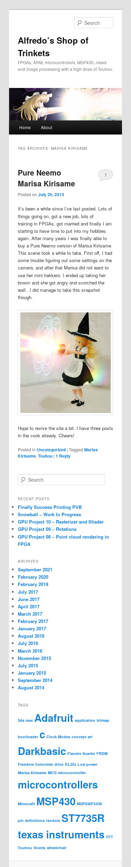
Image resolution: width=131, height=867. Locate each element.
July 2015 (28, 665)
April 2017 (28, 606)
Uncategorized (51, 449)
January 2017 (32, 628)
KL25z (70, 764)
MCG (52, 772)
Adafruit (53, 717)
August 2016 (31, 635)
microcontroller (72, 772)
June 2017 (28, 599)
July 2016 (28, 643)
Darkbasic (42, 750)
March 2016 (30, 650)
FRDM (102, 753)
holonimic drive (49, 764)
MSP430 (55, 801)
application (85, 720)
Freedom (26, 764)
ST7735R (82, 817)
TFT (109, 836)
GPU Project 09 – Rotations (47, 529)
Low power (87, 764)
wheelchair (56, 847)
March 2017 (30, 613)
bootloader (28, 736)
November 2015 (34, 658)
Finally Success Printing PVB (50, 507)
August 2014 (31, 687)
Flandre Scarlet (81, 753)
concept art (82, 736)
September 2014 (35, 680)
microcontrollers (58, 784)
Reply (63, 456)
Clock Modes (58, 736)
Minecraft (26, 803)
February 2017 (33, 621)
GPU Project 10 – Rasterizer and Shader (61, 521)
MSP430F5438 (89, 803)
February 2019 (33, 584)
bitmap (103, 720)
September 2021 (35, 569)
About (46, 127)
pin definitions (31, 820)
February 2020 (33, 576)
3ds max (25, 720)
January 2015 (32, 672)
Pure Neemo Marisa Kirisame (46, 178)
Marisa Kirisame (32, 772)
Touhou (45, 456)
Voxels (39, 847)
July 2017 (28, 591)
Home (25, 127)
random (53, 820)
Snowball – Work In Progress (49, 514)
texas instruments (61, 834)
